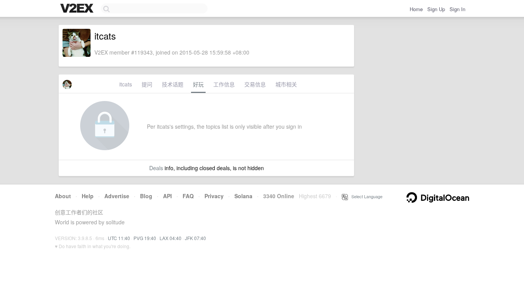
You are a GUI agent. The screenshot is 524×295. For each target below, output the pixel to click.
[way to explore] (78, 8)
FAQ (188, 196)
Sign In (457, 9)
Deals (156, 168)
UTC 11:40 (119, 238)
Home (416, 9)
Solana (243, 196)
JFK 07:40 (195, 238)
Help (88, 196)
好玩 (198, 84)
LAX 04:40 (170, 238)
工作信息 (224, 84)
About (63, 196)
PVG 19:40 (144, 238)
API (167, 196)
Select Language (365, 196)
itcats (125, 84)
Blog (146, 196)
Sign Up (436, 9)
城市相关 (286, 84)
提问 (147, 84)
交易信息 (255, 84)
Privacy (214, 196)
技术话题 (172, 84)
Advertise (116, 196)
